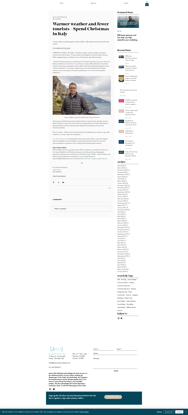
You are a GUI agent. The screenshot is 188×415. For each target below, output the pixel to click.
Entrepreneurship (122, 292)
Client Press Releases (59, 176)
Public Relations (131, 301)
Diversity (133, 289)
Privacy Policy (84, 412)
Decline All (168, 412)
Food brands (121, 295)
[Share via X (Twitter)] (58, 182)
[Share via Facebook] (54, 182)
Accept (179, 412)
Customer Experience (123, 289)
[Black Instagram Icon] (118, 318)
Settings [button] (159, 412)
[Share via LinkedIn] (63, 182)
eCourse (119, 310)
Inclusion (128, 295)
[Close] (185, 411)
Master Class (128, 298)
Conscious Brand (122, 282)
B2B (118, 279)
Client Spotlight (132, 279)
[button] (147, 3)
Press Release (121, 301)
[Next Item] (136, 21)
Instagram (135, 295)
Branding (123, 279)
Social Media (121, 304)
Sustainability (121, 307)
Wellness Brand (131, 307)
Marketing (120, 298)
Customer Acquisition (123, 286)
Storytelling (130, 304)
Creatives (131, 282)
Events (130, 292)
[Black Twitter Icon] (121, 318)
